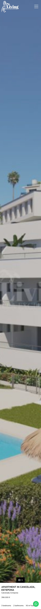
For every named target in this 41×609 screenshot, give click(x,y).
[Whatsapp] (36, 604)
